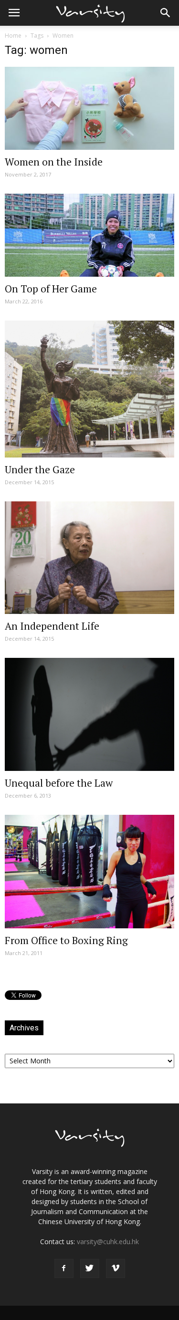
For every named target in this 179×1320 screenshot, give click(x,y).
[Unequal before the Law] (89, 714)
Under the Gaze (40, 469)
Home (13, 35)
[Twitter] (89, 1268)
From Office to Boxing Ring (66, 940)
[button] (165, 13)
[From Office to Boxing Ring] (89, 871)
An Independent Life (52, 626)
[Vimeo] (115, 1268)
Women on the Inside (54, 161)
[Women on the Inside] (89, 108)
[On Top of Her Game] (89, 235)
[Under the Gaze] (89, 389)
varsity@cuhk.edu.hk (108, 1241)
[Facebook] (64, 1268)
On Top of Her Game (51, 288)
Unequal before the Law (59, 783)
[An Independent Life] (89, 557)
